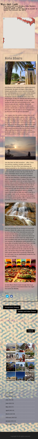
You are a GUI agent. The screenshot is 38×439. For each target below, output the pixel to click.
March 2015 (9, 414)
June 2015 (9, 403)
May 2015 (8, 407)
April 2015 (9, 410)
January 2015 (10, 421)
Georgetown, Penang (12, 307)
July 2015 (8, 400)
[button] (3, 42)
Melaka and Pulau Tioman (27, 311)
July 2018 (8, 392)
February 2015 (10, 417)
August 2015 (9, 396)
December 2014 (10, 424)
